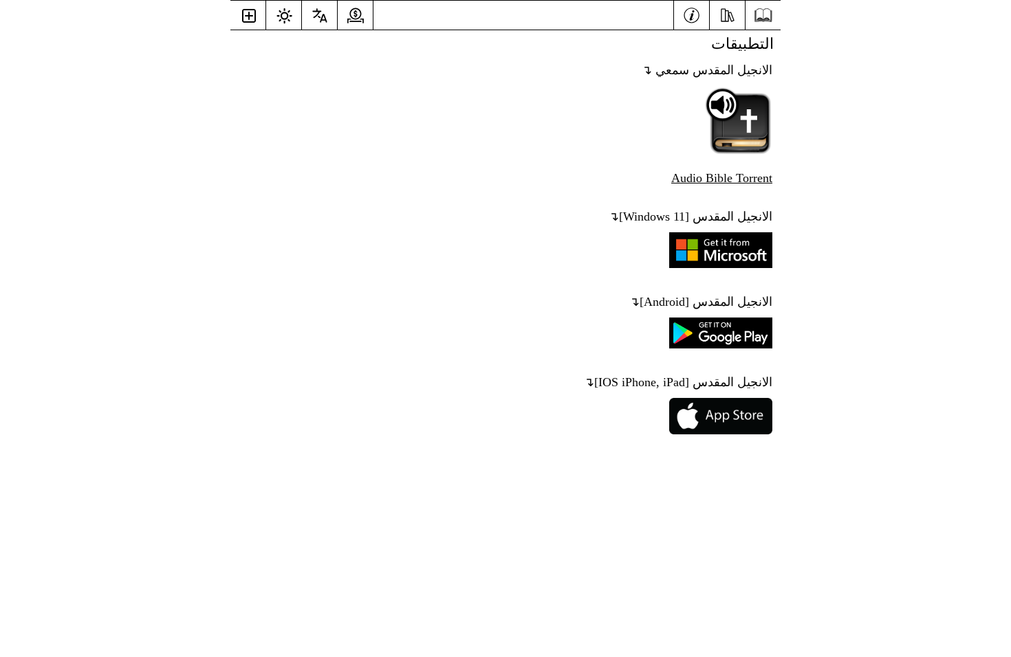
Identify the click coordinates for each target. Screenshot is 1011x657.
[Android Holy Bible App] (717, 344)
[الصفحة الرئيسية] (763, 15)
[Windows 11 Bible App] (717, 264)
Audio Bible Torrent (721, 178)
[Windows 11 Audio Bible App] (734, 151)
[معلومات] (691, 13)
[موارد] (727, 13)
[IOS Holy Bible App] (717, 430)
